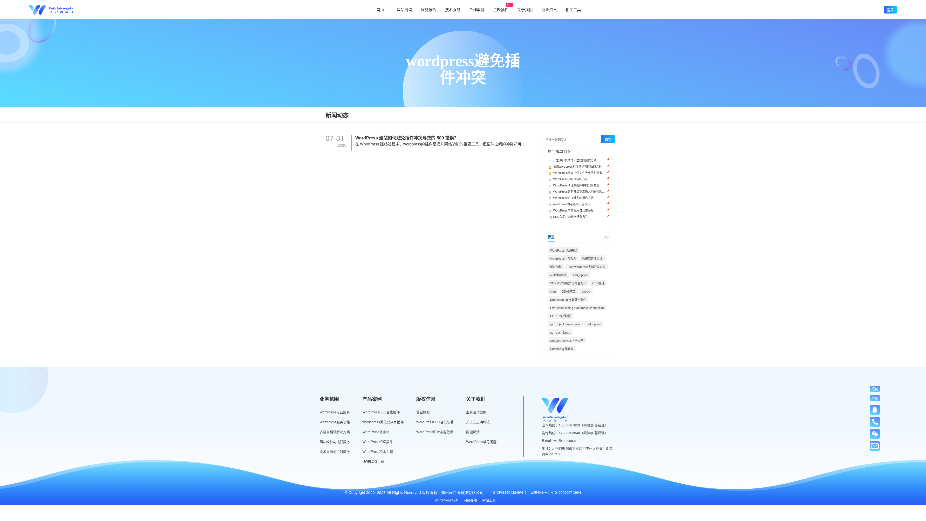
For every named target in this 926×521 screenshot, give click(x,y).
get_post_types (560, 332)
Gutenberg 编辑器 (561, 349)
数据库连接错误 (592, 258)
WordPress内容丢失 (563, 258)
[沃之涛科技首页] (51, 9)
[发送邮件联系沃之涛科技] (875, 446)
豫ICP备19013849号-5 (509, 492)
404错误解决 (558, 275)
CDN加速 (598, 283)
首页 (380, 9)
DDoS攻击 (569, 291)
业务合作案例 (476, 412)
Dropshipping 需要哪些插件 (568, 299)
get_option (594, 324)
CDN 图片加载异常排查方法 (568, 283)
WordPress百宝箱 (375, 431)
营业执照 (423, 412)
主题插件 (501, 9)
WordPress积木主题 (377, 451)
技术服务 (452, 9)
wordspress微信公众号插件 (383, 421)
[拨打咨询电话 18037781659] (874, 420)
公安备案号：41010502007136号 (556, 492)
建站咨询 (404, 9)
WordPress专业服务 (335, 412)
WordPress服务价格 (335, 421)
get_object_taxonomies (565, 324)
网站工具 (489, 500)
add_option (580, 275)
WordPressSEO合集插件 (381, 412)
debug (586, 291)
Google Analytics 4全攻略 (566, 340)
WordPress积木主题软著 (434, 431)
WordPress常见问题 (481, 441)
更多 (607, 237)
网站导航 (470, 500)
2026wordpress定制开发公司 (587, 267)
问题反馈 (473, 431)
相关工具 (573, 9)
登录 (890, 9)
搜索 (608, 139)
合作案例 (476, 9)
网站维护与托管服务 (335, 441)
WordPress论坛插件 (377, 441)
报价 (875, 389)
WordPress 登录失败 (563, 250)
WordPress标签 (446, 500)
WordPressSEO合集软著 (435, 421)
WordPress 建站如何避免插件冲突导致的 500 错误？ (406, 138)
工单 (875, 398)
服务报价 (428, 9)
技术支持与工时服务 (335, 451)
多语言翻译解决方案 (335, 431)
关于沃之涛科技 (478, 421)
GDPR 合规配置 (560, 316)
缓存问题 (556, 267)
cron (553, 291)
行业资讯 (549, 9)
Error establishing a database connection (577, 308)
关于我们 (525, 9)
